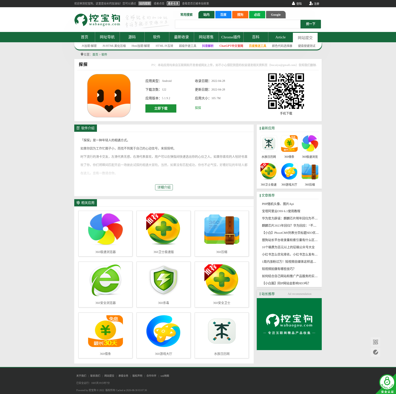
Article (280, 37)
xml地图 (164, 375)
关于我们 (81, 375)
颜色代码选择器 (282, 45)
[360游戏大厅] (289, 172)
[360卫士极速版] (268, 172)
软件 (156, 37)
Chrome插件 (231, 37)
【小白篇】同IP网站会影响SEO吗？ (287, 283)
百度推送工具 (257, 45)
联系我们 (95, 375)
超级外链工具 (187, 45)
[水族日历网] (268, 144)
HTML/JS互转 (164, 45)
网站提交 (305, 38)
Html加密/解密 (141, 45)
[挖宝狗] (289, 349)
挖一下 (310, 24)
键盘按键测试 (306, 45)
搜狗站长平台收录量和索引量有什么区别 (291, 240)
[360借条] (289, 144)
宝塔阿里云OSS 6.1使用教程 (282, 211)
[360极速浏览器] (310, 144)
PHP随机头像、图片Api (279, 204)
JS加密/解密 (89, 45)
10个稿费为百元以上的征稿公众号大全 (289, 247)
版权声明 (137, 375)
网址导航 (107, 37)
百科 (255, 37)
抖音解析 (208, 45)
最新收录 (181, 37)
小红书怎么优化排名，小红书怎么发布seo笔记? (295, 254)
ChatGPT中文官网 (231, 45)
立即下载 (160, 108)
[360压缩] (310, 172)
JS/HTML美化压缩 (114, 45)
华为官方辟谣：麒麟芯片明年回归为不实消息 (294, 218)
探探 (198, 107)
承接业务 (123, 375)
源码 (132, 37)
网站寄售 (206, 37)
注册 (316, 3)
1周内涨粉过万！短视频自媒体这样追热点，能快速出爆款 (302, 261)
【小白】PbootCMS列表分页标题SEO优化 (291, 232)
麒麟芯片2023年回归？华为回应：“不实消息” (294, 225)
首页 (84, 37)
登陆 (299, 3)
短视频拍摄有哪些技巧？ (280, 269)
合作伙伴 (151, 375)
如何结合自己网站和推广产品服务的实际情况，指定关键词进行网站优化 (312, 276)
